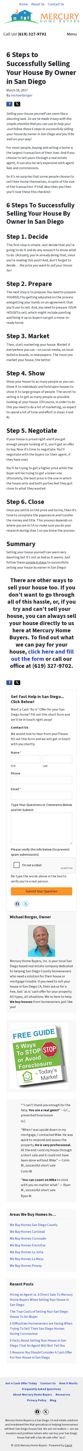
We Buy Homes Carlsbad (27, 1231)
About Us (37, 4)
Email (16, 789)
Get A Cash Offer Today (21, 1383)
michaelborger (21, 95)
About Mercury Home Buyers (32, 1395)
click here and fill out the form (42, 655)
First (13, 766)
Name (16, 752)
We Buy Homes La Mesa (26, 1259)
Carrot (68, 1445)
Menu (72, 34)
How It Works (68, 1383)
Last (45, 766)
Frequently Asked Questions (41, 1389)
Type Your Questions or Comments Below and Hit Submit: (41, 807)
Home (23, 4)
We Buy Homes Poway (26, 1265)
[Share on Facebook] (9, 104)
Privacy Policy (36, 1400)
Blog (53, 1400)
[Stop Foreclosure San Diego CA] (39, 1055)
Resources (63, 1395)
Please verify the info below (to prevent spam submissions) (40, 852)
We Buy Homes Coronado (28, 1238)
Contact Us (56, 4)
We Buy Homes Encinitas (28, 1245)
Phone (15, 773)
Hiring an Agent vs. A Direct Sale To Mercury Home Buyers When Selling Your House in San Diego (41, 1299)
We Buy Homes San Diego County (33, 1225)
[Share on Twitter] (17, 104)
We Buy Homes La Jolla (26, 1252)
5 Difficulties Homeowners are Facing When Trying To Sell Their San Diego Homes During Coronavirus (41, 1328)
